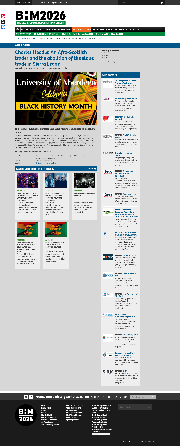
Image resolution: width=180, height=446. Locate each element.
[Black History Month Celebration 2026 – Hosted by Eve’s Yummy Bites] (27, 229)
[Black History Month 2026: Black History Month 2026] (40, 18)
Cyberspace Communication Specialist (124, 173)
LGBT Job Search (47, 422)
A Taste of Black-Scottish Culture (53, 245)
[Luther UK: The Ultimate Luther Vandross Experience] (27, 180)
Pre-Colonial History (74, 412)
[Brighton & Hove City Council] (108, 119)
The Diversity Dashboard (127, 29)
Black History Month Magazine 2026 (109, 34)
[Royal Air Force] (108, 195)
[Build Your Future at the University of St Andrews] (108, 233)
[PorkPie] (84, 180)
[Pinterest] (3, 16)
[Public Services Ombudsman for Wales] (108, 315)
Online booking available (45, 163)
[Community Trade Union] (108, 99)
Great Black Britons (73, 408)
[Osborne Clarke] (108, 257)
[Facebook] (3, 27)
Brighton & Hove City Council (124, 118)
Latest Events (28, 29)
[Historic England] (108, 338)
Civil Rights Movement (74, 415)
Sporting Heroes (72, 419)
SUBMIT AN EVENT (23, 34)
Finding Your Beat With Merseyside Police (125, 354)
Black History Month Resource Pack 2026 (77, 34)
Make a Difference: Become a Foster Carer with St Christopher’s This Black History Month (126, 213)
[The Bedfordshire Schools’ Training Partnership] (108, 83)
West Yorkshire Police (125, 274)
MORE (90, 169)
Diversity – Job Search (49, 419)
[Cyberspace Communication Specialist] (108, 172)
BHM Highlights (46, 415)
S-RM (125, 371)
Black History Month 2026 (101, 405)
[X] (3, 21)
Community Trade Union (126, 98)
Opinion (43, 412)
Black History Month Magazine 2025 (99, 425)
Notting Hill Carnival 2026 (57, 2)
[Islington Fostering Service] (108, 153)
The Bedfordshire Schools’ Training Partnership (126, 81)
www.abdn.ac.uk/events (110, 62)
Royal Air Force (129, 194)
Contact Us (96, 431)
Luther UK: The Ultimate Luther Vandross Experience (27, 197)
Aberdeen (31, 39)
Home (17, 39)
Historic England (130, 334)
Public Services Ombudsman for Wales (125, 315)
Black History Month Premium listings (99, 416)
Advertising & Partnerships (102, 429)
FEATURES (48, 29)
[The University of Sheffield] (108, 295)
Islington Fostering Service (123, 154)
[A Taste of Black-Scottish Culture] (56, 229)
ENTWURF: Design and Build (154, 442)
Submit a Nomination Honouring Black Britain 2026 (101, 410)
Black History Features (74, 405)
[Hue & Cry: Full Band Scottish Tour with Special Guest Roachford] (56, 180)
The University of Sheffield (126, 295)
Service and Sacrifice (103, 29)
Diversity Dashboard (48, 417)
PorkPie (77, 195)
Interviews (44, 410)
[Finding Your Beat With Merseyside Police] (108, 354)
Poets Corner (71, 417)
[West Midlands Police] (108, 136)
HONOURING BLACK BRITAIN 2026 (46, 34)
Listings (23, 39)
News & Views (46, 408)
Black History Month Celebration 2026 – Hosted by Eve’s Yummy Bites (27, 248)
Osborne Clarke (129, 255)
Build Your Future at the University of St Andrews (126, 233)
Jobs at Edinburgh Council (50, 424)
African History (72, 410)
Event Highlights (62, 29)
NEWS (39, 29)
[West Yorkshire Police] (108, 275)
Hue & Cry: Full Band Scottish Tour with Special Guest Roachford (54, 199)
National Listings (82, 29)
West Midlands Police (125, 136)
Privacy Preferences (101, 434)
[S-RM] (108, 372)
